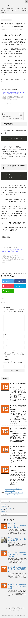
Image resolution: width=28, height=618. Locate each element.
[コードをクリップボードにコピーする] (25, 138)
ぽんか (8, 302)
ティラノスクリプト (7, 298)
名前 (5, 334)
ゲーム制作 (4, 506)
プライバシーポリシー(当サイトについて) (15, 607)
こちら (9, 276)
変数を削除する (7, 116)
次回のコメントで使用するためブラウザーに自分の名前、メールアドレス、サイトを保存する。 (14, 354)
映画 (2, 509)
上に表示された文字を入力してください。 (14, 362)
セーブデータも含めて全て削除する (12, 118)
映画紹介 (18, 610)
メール (5, 339)
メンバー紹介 (9, 608)
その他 (3, 511)
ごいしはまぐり (7, 5)
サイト (5, 345)
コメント (6, 314)
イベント (3, 505)
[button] (20, 114)
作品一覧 (15, 608)
